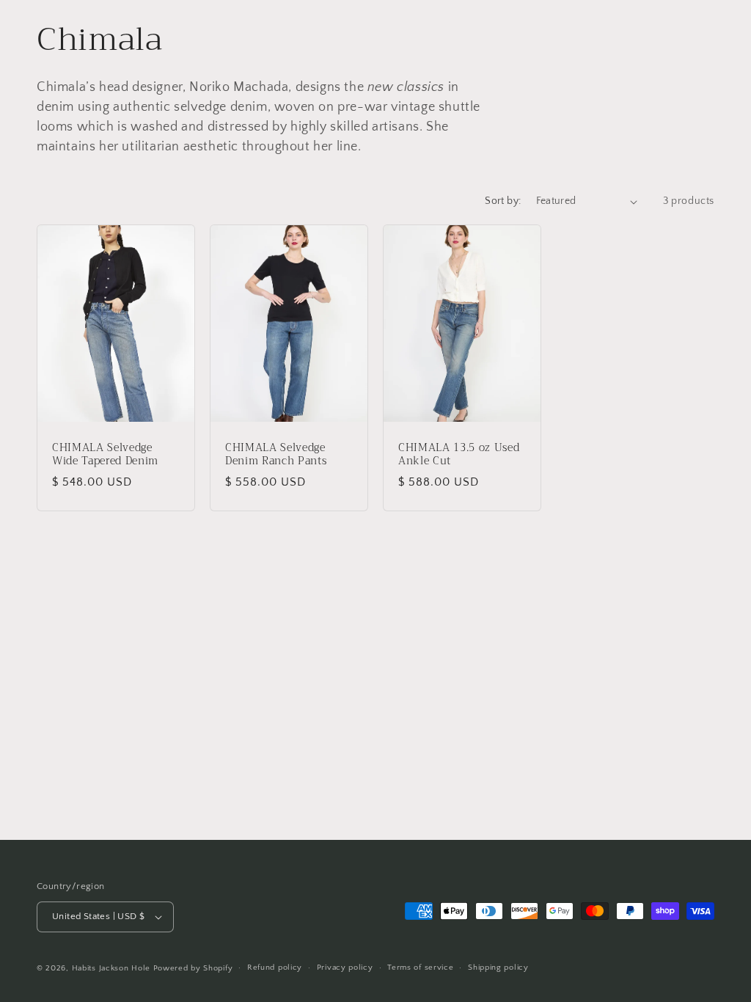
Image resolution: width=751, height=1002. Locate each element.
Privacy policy (345, 967)
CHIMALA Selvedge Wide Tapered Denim (105, 455)
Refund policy (274, 967)
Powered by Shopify (193, 968)
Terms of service (420, 967)
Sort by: (503, 201)
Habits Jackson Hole (111, 968)
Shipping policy (498, 967)
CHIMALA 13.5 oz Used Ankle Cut (458, 455)
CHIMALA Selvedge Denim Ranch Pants (275, 455)
